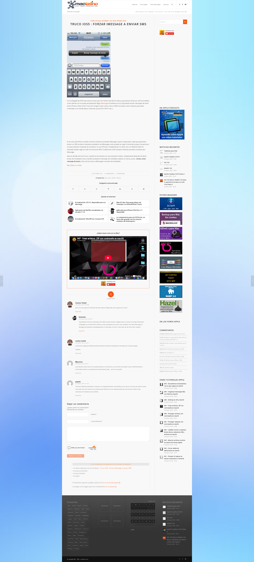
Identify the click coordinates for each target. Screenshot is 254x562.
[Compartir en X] (85, 189)
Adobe (74, 505)
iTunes (82, 522)
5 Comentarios (109, 173)
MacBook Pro (78, 529)
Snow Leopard (83, 542)
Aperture (70, 509)
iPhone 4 (85, 519)
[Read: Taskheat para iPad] (161, 151)
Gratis (75, 519)
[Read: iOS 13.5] (161, 163)
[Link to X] (179, 4)
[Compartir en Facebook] (73, 189)
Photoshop (81, 535)
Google (70, 519)
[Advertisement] (108, 125)
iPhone (119, 21)
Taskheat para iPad (170, 151)
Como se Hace (95, 21)
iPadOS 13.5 (168, 168)
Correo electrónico (96, 421)
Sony (69, 545)
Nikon (69, 535)
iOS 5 (109, 178)
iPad (114, 21)
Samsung (70, 542)
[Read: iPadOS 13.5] (161, 169)
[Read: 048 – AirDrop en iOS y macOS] (161, 400)
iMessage (104, 103)
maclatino (162, 356)
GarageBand (85, 515)
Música (75, 532)
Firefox (77, 512)
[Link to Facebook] (182, 4)
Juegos (76, 525)
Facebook (70, 512)
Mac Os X (86, 529)
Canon (87, 509)
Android (85, 505)
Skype (76, 542)
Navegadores (82, 532)
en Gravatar (109, 486)
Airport (79, 505)
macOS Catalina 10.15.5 (172, 157)
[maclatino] (82, 4)
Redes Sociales (84, 538)
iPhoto (69, 522)
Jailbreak (70, 525)
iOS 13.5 (166, 162)
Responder (78, 311)
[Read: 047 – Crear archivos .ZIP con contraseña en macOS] (161, 406)
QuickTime (71, 538)
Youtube (77, 548)
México (70, 532)
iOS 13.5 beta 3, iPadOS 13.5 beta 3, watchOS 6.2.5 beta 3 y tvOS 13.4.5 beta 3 (175, 182)
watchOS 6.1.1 (170, 353)
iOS (111, 21)
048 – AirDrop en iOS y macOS (174, 400)
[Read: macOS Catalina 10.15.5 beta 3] (161, 175)
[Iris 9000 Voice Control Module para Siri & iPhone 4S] (252, 281)
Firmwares (83, 512)
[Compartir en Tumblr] (132, 189)
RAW (77, 538)
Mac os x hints (76, 165)
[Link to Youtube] (185, 4)
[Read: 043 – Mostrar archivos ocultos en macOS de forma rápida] (161, 441)
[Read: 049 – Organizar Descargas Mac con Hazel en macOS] (161, 392)
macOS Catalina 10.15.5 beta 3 (174, 174)
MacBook (70, 529)
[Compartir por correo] (144, 189)
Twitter (82, 545)
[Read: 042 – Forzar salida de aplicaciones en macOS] (161, 449)
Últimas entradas (73, 12)
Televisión (75, 545)
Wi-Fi (86, 545)
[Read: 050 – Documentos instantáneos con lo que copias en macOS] (161, 384)
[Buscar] (172, 4)
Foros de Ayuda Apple (110, 483)
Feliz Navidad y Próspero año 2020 (174, 349)
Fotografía (70, 515)
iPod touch (116, 178)
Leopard (82, 525)
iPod (124, 21)
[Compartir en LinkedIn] (120, 189)
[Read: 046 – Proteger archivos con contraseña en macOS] (161, 414)
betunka (122, 173)
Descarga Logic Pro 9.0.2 (178, 334)
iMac (80, 519)
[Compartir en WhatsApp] (96, 189)
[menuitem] (135, 4)
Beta (83, 509)
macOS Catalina (172, 364)
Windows (70, 548)
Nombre (94, 414)
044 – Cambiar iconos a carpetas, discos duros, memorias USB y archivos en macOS (175, 432)
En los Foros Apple (170, 322)
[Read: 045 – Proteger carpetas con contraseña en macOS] (161, 422)
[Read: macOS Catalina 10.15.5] (161, 157)
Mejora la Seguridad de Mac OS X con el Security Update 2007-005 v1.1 (173, 338)
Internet (105, 21)
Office (74, 535)
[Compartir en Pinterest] (108, 189)
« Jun (132, 529)
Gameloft (77, 515)
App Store (77, 509)
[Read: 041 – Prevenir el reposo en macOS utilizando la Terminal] (161, 457)
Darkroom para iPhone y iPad (176, 356)
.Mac (69, 505)
